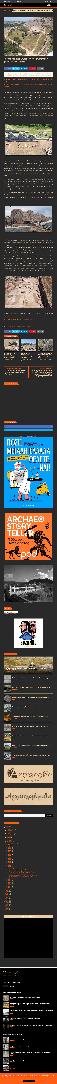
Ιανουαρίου (10, 889)
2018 (6, 898)
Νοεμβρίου (10, 830)
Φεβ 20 (10, 854)
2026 (6, 826)
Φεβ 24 (10, 848)
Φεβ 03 (10, 885)
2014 (6, 904)
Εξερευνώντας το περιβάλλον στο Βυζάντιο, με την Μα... (22, 872)
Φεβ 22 (10, 851)
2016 (6, 901)
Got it (33, 1081)
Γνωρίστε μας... (18, 1)
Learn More (26, 1081)
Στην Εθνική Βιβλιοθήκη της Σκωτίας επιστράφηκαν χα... (22, 871)
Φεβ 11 (10, 866)
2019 (6, 897)
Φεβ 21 (10, 853)
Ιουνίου (9, 837)
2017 (6, 900)
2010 (6, 909)
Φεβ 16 (10, 859)
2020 (6, 896)
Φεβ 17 (10, 858)
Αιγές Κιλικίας (22, 10)
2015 (6, 903)
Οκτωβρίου (10, 832)
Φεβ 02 (10, 886)
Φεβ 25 (10, 847)
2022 (6, 893)
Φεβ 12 (10, 865)
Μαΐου (8, 839)
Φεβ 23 (10, 850)
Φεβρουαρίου (11, 843)
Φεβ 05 (10, 882)
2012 (6, 907)
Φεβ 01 (10, 887)
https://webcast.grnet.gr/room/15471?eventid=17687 (18, 319)
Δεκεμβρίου (10, 829)
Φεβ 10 (11, 868)
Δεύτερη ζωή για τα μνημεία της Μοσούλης (19, 869)
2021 (6, 894)
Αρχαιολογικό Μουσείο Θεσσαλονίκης (19, 326)
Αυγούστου (10, 834)
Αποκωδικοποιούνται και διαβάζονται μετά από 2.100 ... (22, 876)
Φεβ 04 (10, 883)
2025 (8, 828)
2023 (6, 891)
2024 (6, 890)
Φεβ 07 (10, 879)
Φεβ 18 (10, 857)
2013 (6, 905)
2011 (6, 908)
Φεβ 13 (10, 864)
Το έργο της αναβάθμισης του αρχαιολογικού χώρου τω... (22, 873)
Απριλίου (9, 840)
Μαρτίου (9, 841)
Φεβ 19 (10, 855)
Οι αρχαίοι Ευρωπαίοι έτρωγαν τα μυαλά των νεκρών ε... (22, 875)
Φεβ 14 (10, 862)
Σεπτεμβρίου (10, 833)
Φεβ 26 (10, 846)
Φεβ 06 (10, 880)
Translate (14, 613)
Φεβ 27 (10, 844)
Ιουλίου (9, 836)
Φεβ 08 (10, 878)
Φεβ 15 (10, 861)
